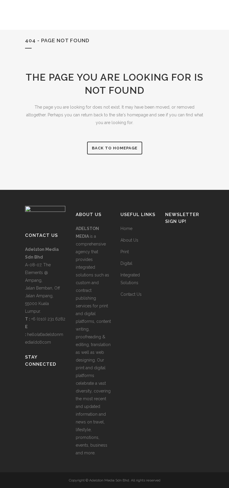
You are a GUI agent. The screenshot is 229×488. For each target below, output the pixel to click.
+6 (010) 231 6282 (48, 319)
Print (124, 251)
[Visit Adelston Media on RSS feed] (57, 380)
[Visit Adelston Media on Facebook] (47, 380)
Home (126, 228)
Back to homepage (114, 148)
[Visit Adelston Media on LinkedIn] (28, 380)
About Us (129, 240)
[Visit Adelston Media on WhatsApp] (38, 380)
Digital (126, 263)
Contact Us (131, 294)
